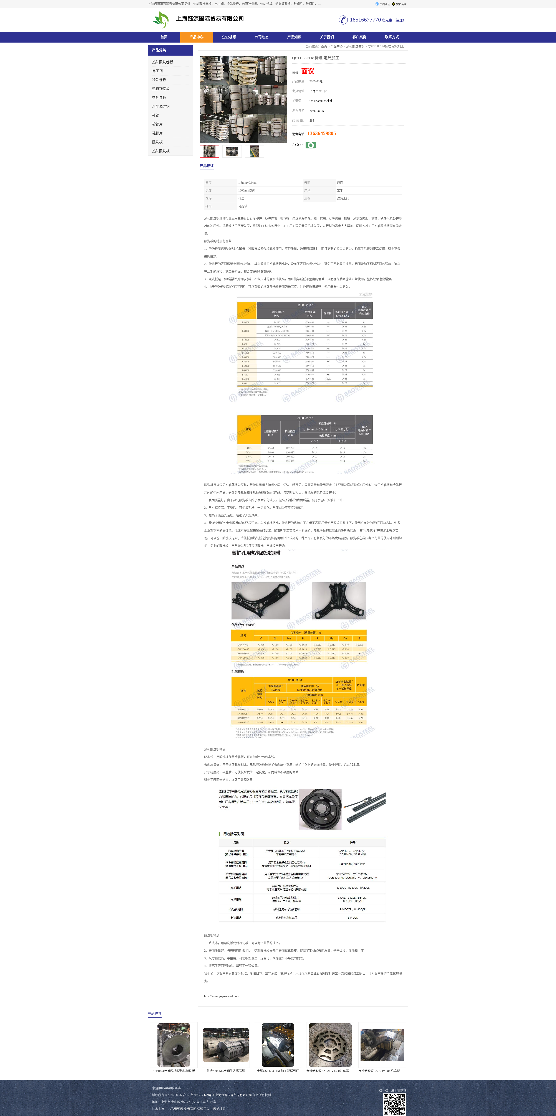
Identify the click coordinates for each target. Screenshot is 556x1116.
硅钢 (155, 115)
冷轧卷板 (159, 80)
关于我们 (327, 37)
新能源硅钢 (161, 106)
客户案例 (359, 37)
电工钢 (157, 71)
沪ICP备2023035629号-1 (198, 1095)
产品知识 (294, 37)
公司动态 (262, 37)
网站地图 (219, 1109)
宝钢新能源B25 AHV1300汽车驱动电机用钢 (234, 1071)
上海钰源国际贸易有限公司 (233, 1095)
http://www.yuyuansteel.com (221, 996)
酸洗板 (157, 142)
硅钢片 (157, 133)
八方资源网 (175, 1109)
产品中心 (197, 37)
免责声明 (190, 1109)
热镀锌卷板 (161, 89)
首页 (164, 37)
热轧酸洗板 (161, 151)
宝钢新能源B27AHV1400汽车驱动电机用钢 (285, 1071)
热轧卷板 (159, 97)
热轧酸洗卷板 (355, 46)
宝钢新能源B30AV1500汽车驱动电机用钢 (336, 1071)
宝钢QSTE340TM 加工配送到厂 (177, 1071)
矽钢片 (157, 124)
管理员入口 (204, 1109)
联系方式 (392, 37)
